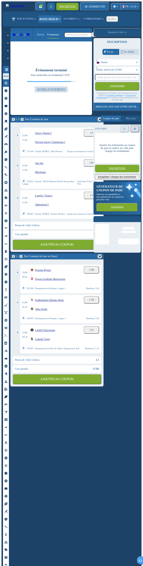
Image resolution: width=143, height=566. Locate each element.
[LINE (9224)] (14, 34)
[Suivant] (22, 119)
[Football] (21, 34)
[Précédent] (13, 119)
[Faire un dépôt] (51, 6)
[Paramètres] (115, 6)
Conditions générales (115, 95)
